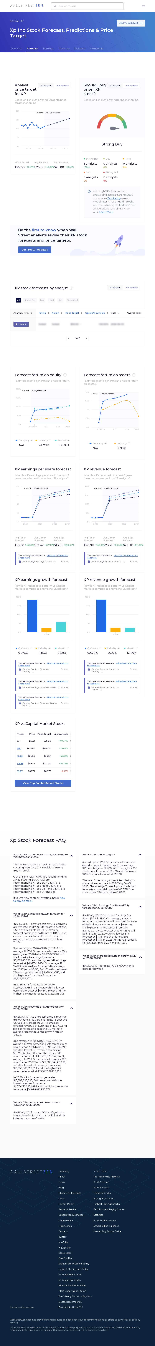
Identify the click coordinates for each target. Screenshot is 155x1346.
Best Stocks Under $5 (70, 1302)
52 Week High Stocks (70, 1274)
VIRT (20, 771)
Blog (61, 1187)
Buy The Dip (65, 1258)
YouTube (63, 1242)
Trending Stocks (102, 1193)
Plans (61, 1198)
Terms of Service (67, 1209)
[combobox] (87, 6)
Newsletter (65, 1247)
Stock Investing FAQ (70, 1193)
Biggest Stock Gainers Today (74, 1263)
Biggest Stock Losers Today (73, 1269)
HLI (19, 748)
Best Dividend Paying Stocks (109, 1209)
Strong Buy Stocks (103, 1198)
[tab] (16, 48)
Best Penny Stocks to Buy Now (75, 1296)
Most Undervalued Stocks (72, 1291)
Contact (63, 1231)
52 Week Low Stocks (70, 1280)
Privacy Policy (66, 1204)
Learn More (106, 212)
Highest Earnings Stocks (107, 1204)
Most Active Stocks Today (72, 1285)
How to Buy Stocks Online (107, 1231)
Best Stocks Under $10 (71, 1307)
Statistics (98, 1215)
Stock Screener (102, 1182)
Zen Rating (114, 198)
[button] (43, 856)
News (62, 1182)
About (62, 1176)
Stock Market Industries (106, 1226)
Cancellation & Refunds (71, 1215)
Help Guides (65, 1226)
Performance (66, 1220)
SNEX (20, 763)
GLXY (20, 756)
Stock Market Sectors (105, 1220)
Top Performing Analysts (107, 1176)
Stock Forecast (101, 1187)
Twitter (62, 1237)
